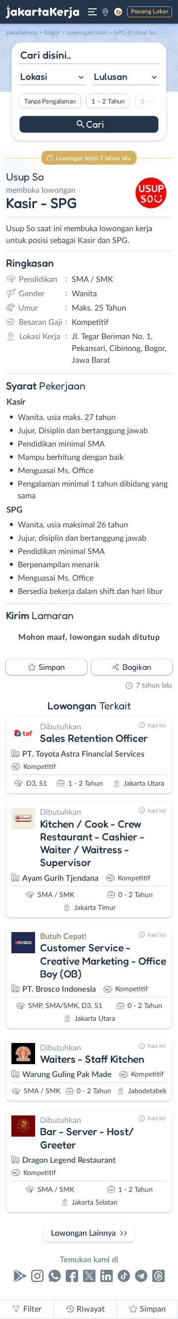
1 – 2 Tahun (108, 101)
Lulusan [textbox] (111, 76)
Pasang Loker (150, 11)
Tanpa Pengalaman (50, 101)
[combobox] (52, 77)
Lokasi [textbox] (33, 76)
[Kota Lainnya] (105, 11)
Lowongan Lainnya (83, 1233)
